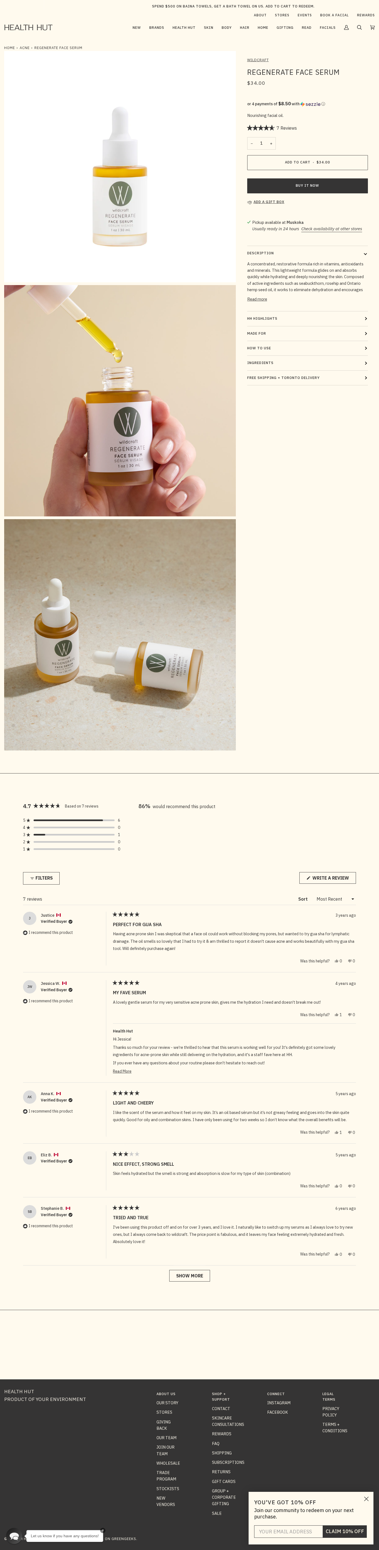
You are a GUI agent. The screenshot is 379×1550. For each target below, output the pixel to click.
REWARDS (221, 1433)
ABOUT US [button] (166, 1394)
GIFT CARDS (224, 1481)
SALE (217, 1513)
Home (9, 47)
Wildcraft (258, 60)
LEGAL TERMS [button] (328, 1397)
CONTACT (221, 1408)
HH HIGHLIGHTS (262, 318)
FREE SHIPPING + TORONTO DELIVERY (283, 377)
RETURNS (221, 1471)
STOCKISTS (167, 1488)
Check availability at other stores (331, 228)
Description (260, 253)
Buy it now (307, 185)
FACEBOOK (277, 1412)
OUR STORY (167, 1402)
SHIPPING (222, 1453)
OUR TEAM (166, 1437)
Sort (303, 899)
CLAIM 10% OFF (345, 1531)
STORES (164, 1412)
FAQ (215, 1443)
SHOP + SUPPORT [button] (221, 1397)
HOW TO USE (259, 348)
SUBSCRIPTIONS (228, 1462)
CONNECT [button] (276, 1394)
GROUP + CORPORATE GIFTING (224, 1497)
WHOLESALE (168, 1463)
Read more (257, 299)
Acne (25, 47)
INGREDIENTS (260, 362)
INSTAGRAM (278, 1402)
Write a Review (333, 879)
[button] (156, 27)
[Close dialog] (366, 1499)
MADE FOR (256, 333)
